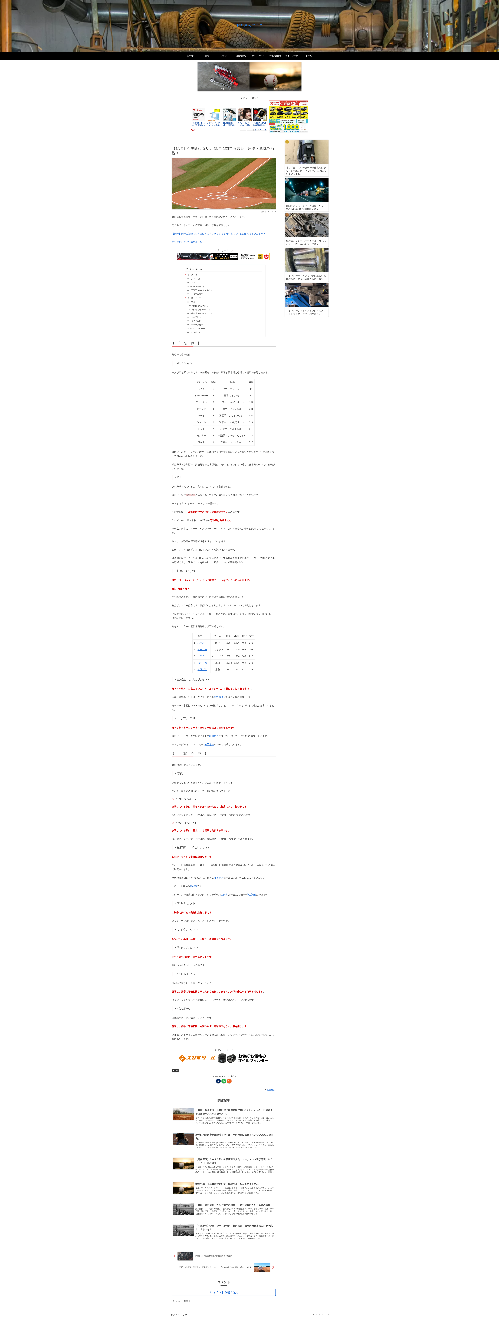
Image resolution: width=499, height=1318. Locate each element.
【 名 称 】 (194, 275)
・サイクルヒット (197, 321)
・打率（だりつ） (197, 286)
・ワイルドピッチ (197, 328)
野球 (176, 1070)
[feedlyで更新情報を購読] (223, 1081)
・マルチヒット (196, 317)
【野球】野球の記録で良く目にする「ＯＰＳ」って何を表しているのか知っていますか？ (218, 233)
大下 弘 (202, 669)
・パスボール (195, 332)
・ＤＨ (192, 283)
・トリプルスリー (197, 294)
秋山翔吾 (251, 894)
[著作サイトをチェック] (218, 1081)
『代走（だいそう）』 (201, 310)
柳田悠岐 (209, 744)
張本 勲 (202, 662)
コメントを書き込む (225, 1292)
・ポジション (195, 279)
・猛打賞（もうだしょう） (201, 313)
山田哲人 (214, 736)
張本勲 (193, 886)
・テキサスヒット (197, 325)
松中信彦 (218, 697)
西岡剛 (224, 894)
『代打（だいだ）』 (200, 306)
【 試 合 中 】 (196, 298)
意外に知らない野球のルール (187, 242)
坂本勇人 (219, 878)
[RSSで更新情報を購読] (229, 1081)
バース (201, 642)
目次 (191, 269)
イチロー (202, 649)
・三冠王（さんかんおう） (201, 290)
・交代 (192, 302)
